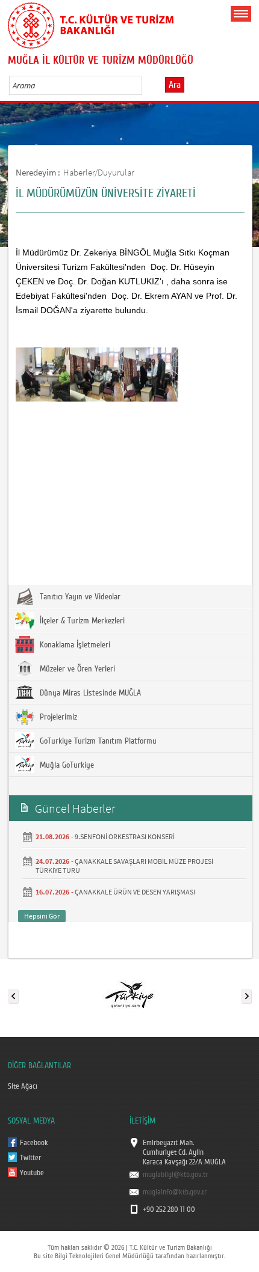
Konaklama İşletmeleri (73, 645)
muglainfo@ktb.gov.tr (175, 1192)
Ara (175, 84)
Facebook (34, 1143)
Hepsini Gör (42, 915)
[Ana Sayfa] (90, 23)
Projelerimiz (57, 717)
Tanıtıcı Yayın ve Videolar (78, 597)
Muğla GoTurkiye (65, 765)
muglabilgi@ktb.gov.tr (175, 1174)
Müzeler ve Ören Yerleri (76, 669)
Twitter (30, 1158)
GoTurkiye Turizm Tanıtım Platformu (97, 741)
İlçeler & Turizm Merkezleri (81, 621)
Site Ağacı (22, 1086)
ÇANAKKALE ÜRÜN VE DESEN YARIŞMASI (135, 891)
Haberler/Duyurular (98, 172)
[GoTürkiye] (128, 994)
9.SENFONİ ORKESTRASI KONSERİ (125, 836)
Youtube (32, 1173)
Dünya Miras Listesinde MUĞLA (89, 693)
